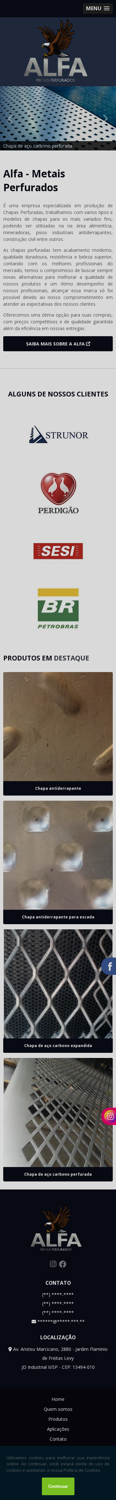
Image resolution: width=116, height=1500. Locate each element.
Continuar (58, 1486)
